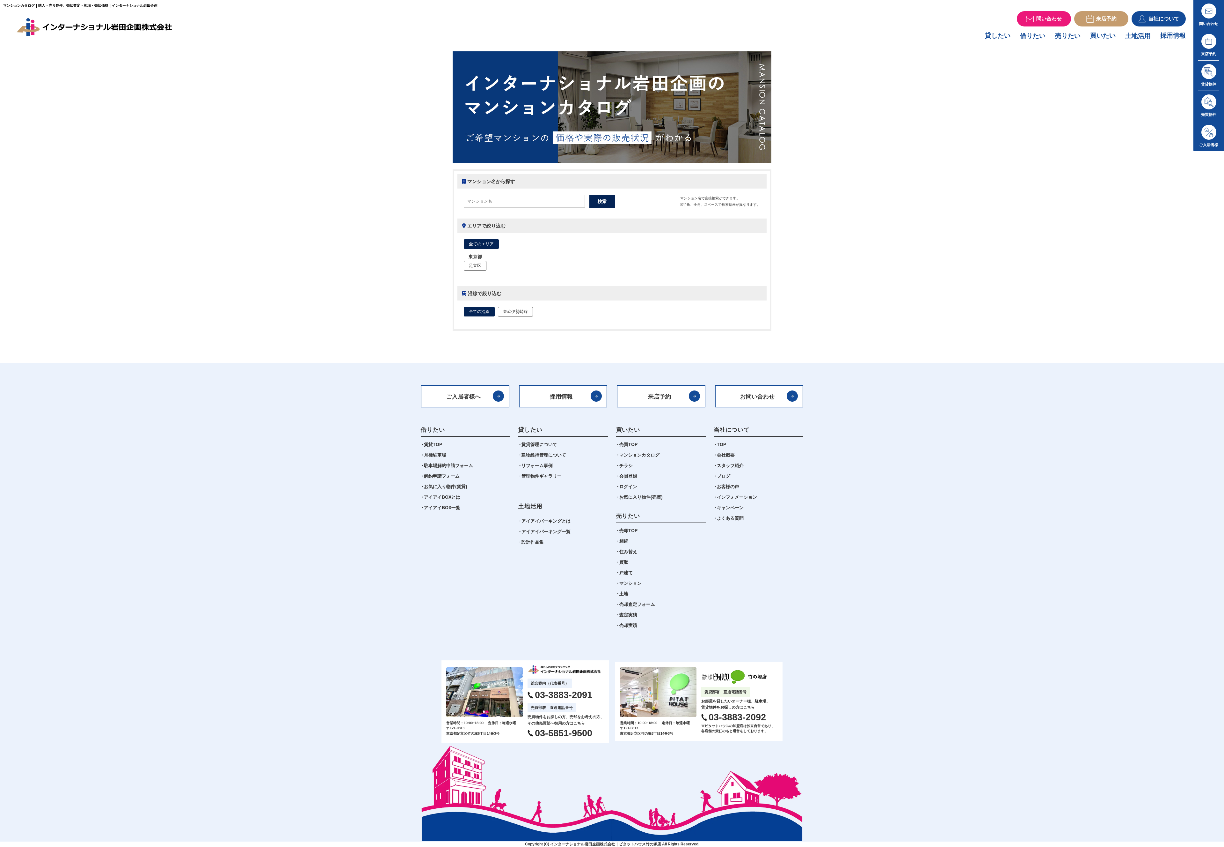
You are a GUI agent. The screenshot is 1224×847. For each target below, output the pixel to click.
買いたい (1103, 35)
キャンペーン (730, 507)
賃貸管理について (539, 444)
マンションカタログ (639, 454)
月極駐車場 (435, 454)
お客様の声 (728, 486)
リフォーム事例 (537, 465)
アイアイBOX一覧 (442, 507)
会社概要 (726, 454)
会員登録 (628, 476)
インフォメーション (737, 497)
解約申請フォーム (442, 476)
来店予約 (659, 396)
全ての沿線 (479, 311)
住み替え (628, 551)
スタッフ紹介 (730, 465)
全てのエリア (481, 243)
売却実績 (628, 625)
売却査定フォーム (637, 604)
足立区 (475, 265)
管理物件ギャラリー (541, 476)
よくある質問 (730, 518)
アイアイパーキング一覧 (546, 531)
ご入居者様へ (463, 396)
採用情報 (1173, 35)
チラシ (626, 465)
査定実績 (628, 614)
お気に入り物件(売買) (641, 497)
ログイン (628, 486)
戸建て (626, 572)
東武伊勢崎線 (515, 311)
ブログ (723, 476)
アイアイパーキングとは (546, 521)
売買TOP (628, 444)
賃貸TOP (433, 444)
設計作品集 (532, 542)
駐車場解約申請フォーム (448, 465)
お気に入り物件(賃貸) (445, 486)
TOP (721, 444)
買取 (623, 562)
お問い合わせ (757, 396)
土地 (623, 593)
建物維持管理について (543, 454)
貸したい (997, 35)
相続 (623, 541)
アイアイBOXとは (442, 497)
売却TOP (628, 530)
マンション (630, 583)
